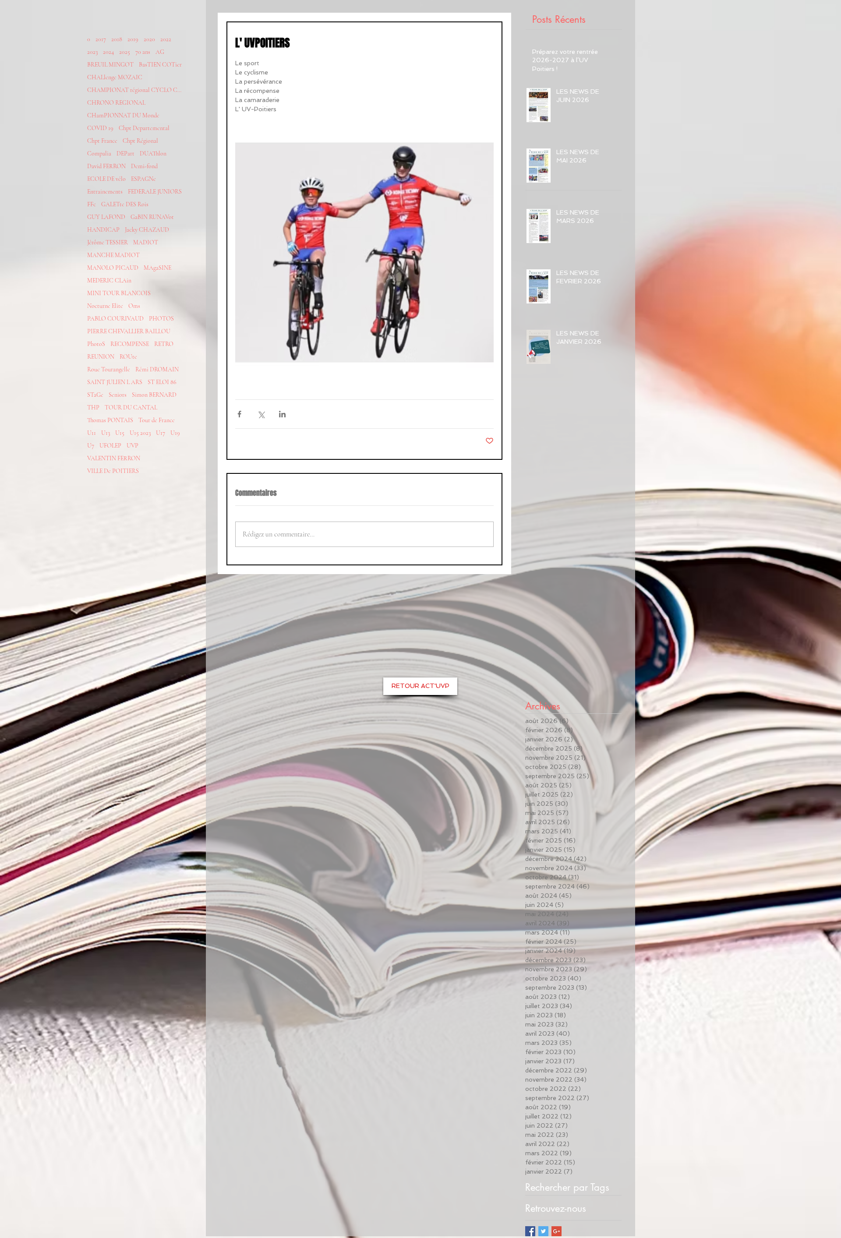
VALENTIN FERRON (113, 458)
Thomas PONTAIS (110, 420)
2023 (92, 52)
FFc (91, 204)
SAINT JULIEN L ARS (114, 382)
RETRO (163, 344)
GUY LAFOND (106, 217)
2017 (100, 39)
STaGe (95, 395)
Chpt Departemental (144, 128)
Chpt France (102, 141)
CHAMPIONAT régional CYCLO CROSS (135, 90)
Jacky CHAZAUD (147, 229)
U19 (175, 433)
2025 (124, 52)
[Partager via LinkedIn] (282, 414)
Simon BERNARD (154, 395)
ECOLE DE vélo (106, 179)
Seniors (118, 395)
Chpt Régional (140, 141)
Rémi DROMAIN (157, 369)
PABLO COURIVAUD (115, 318)
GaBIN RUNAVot (152, 217)
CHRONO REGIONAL (116, 102)
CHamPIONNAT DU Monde (123, 115)
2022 (165, 39)
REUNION (100, 356)
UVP (132, 445)
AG (159, 52)
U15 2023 (140, 433)
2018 (116, 39)
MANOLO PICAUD (112, 268)
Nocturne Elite (105, 306)
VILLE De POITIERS (113, 471)
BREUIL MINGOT (110, 64)
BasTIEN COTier (160, 64)
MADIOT (145, 242)
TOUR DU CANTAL (131, 407)
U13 (105, 433)
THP (93, 407)
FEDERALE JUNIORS (155, 191)
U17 (160, 433)
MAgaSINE (157, 268)
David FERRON (106, 166)
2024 (108, 52)
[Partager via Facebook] (239, 414)
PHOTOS (161, 318)
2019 (132, 39)
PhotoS (96, 344)
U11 (91, 433)
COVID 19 (100, 128)
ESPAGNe (143, 179)
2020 (149, 39)
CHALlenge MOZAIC (114, 77)
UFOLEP (110, 445)
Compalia (99, 153)
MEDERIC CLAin (109, 280)
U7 (90, 445)
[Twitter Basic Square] (543, 1231)
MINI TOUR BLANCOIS (119, 293)
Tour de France (156, 420)
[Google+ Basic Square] (556, 1231)
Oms (134, 306)
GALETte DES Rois (124, 204)
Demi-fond (144, 166)
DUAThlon (153, 153)
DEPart (125, 153)
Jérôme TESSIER (107, 242)
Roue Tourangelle (108, 369)
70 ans (142, 52)
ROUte (128, 356)
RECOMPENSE (129, 344)
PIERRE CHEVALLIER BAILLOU (128, 331)
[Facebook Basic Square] (530, 1231)
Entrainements (105, 191)
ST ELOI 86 (162, 382)
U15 (119, 433)
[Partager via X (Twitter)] (261, 414)
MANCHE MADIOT (113, 255)
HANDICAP (103, 229)
